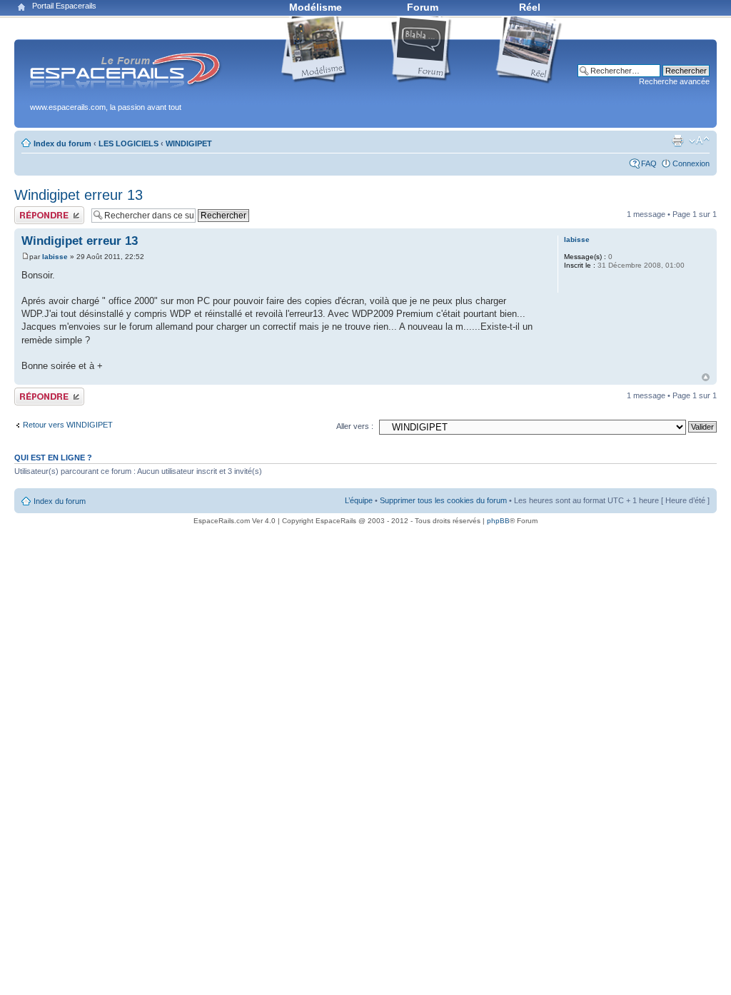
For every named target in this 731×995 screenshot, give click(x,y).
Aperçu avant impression (677, 140)
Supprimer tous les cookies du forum (443, 500)
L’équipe (359, 500)
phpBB (498, 521)
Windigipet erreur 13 (78, 195)
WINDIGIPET (189, 143)
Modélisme (315, 7)
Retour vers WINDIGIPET (68, 424)
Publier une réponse (49, 210)
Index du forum (62, 143)
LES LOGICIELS (128, 143)
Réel (529, 7)
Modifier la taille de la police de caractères (699, 140)
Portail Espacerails (64, 5)
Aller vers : (354, 426)
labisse (55, 257)
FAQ (649, 163)
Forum (422, 7)
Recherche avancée (674, 81)
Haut (706, 377)
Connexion (691, 163)
